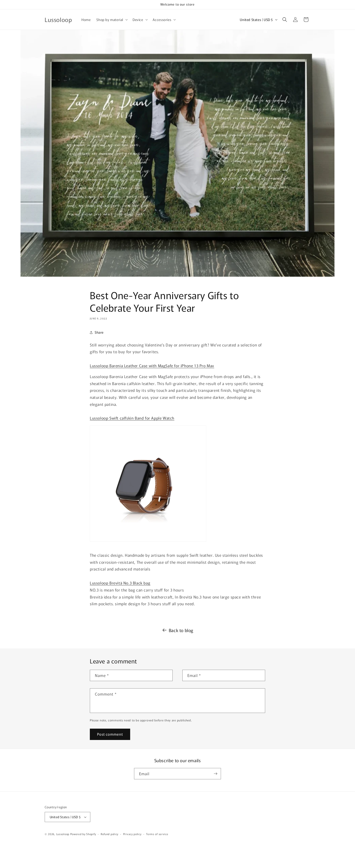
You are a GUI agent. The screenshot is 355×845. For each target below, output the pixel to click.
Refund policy (109, 834)
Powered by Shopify (83, 834)
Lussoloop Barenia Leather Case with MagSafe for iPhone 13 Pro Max (152, 365)
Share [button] (99, 332)
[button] (111, 19)
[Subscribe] (215, 773)
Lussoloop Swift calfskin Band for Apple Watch (132, 418)
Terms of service (157, 834)
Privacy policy (132, 834)
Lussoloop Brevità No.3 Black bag (120, 583)
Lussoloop (62, 834)
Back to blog (181, 630)
